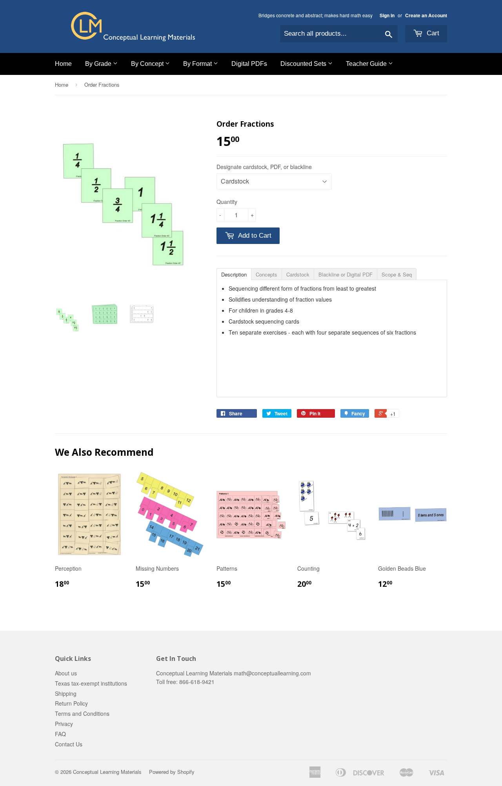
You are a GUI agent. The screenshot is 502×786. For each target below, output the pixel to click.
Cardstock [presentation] (297, 274)
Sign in (387, 15)
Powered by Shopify (172, 771)
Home (63, 63)
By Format (198, 63)
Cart (432, 33)
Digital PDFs (249, 63)
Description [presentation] (234, 274)
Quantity (226, 202)
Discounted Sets (304, 63)
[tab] (233, 274)
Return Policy (71, 703)
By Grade (99, 63)
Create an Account (426, 15)
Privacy (64, 724)
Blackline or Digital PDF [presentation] (345, 274)
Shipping (65, 693)
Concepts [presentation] (266, 274)
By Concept (148, 63)
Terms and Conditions (82, 713)
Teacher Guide (367, 63)
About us (66, 673)
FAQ (60, 734)
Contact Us (68, 744)
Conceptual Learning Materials (107, 771)
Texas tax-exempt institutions (91, 683)
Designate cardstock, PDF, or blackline (264, 167)
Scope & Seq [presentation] (397, 274)
